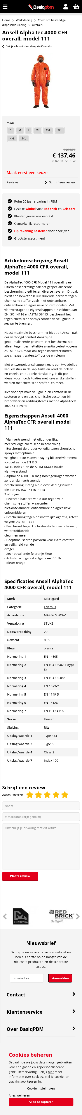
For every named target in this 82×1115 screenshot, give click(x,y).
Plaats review (20, 876)
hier (51, 1072)
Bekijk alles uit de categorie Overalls (29, 46)
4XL (12, 138)
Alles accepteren (41, 1101)
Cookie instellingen (41, 1088)
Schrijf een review (62, 182)
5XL (23, 138)
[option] (41, 81)
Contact (16, 994)
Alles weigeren (19, 1095)
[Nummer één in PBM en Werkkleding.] (41, 9)
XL (37, 130)
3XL (60, 130)
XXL (48, 130)
